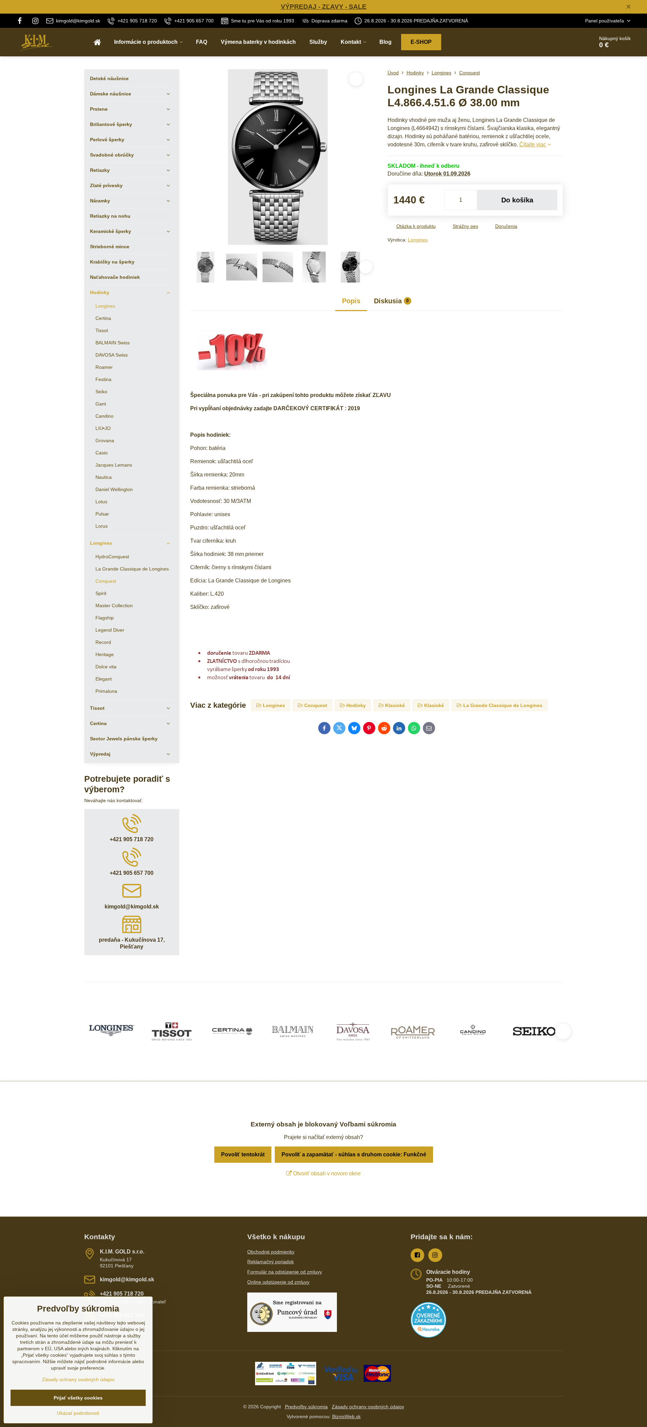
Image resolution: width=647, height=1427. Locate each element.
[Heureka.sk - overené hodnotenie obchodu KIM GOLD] (428, 1336)
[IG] (35, 21)
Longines (418, 239)
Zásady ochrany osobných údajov (368, 1406)
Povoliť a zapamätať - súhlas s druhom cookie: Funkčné (354, 1154)
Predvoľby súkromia (306, 1406)
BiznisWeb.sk (346, 1416)
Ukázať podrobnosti (78, 1413)
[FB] (22, 21)
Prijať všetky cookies (78, 1398)
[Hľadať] (569, 42)
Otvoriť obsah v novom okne (326, 1173)
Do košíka (517, 200)
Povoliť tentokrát (243, 1154)
